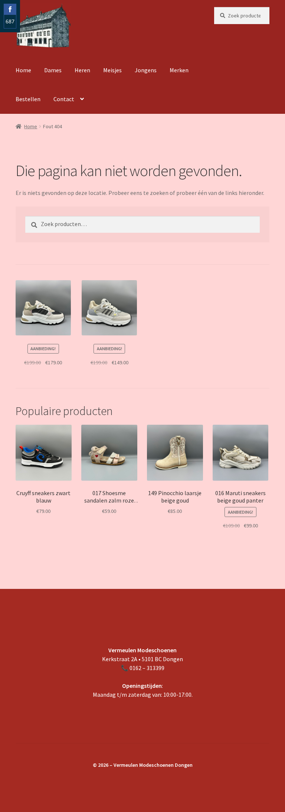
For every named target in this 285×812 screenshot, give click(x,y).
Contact (63, 99)
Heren (82, 70)
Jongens (146, 70)
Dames (53, 70)
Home (23, 70)
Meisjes (112, 70)
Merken (179, 70)
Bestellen (28, 99)
